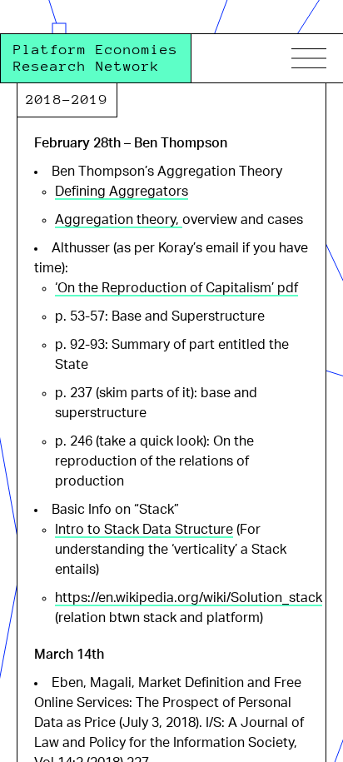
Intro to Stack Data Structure (144, 529)
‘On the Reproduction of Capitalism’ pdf (176, 288)
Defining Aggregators (121, 191)
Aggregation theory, (118, 220)
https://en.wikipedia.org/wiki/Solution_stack (188, 598)
